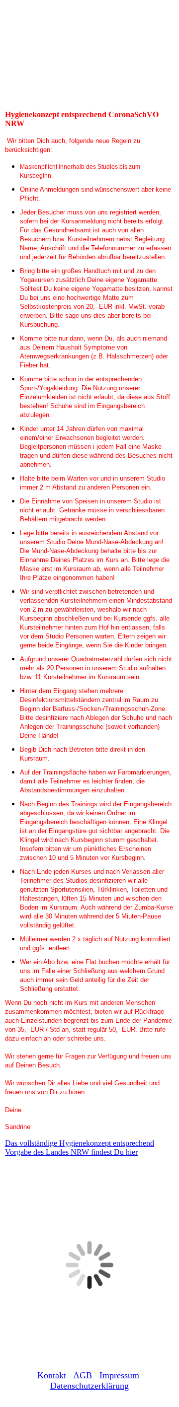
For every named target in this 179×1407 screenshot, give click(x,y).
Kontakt (51, 1375)
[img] (89, 60)
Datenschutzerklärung (89, 1386)
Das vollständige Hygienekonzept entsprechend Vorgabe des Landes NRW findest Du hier (79, 1147)
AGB (82, 1375)
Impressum (119, 1375)
